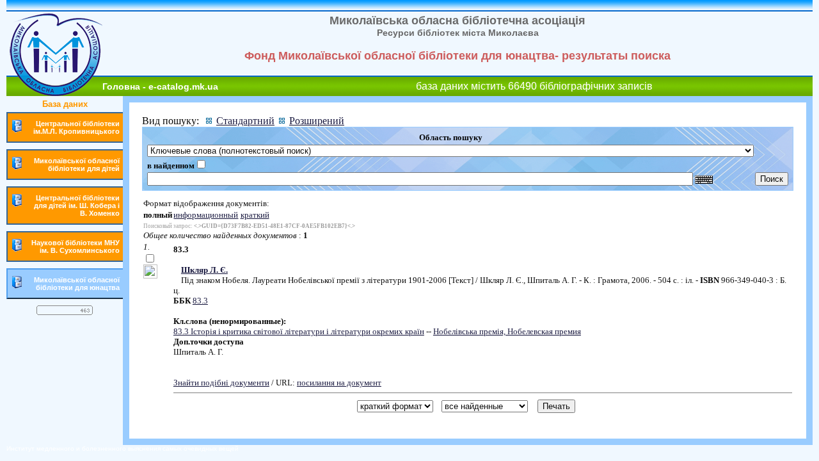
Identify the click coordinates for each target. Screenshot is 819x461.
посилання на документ (339, 382)
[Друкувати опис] (150, 275)
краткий (255, 215)
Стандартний (245, 120)
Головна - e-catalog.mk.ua (160, 86)
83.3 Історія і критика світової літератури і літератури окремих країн (298, 331)
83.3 (200, 300)
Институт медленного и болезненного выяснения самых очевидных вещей (122, 448)
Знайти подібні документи (221, 382)
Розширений (316, 120)
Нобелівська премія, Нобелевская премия (507, 331)
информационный (205, 215)
